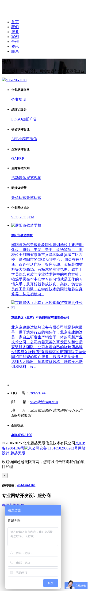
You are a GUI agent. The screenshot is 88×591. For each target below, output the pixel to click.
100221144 (37, 393)
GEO (23, 217)
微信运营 (18, 198)
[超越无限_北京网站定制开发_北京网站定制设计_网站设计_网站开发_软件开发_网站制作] (33, 14)
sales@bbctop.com (44, 402)
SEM (30, 217)
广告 (33, 119)
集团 (22, 99)
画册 (26, 119)
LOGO (16, 119)
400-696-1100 (21, 435)
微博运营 (33, 198)
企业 (15, 99)
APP (14, 139)
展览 (30, 178)
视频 (37, 178)
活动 (15, 178)
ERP (20, 159)
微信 (33, 139)
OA (14, 159)
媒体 (22, 178)
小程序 (24, 139)
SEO (15, 217)
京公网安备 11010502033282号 (53, 448)
